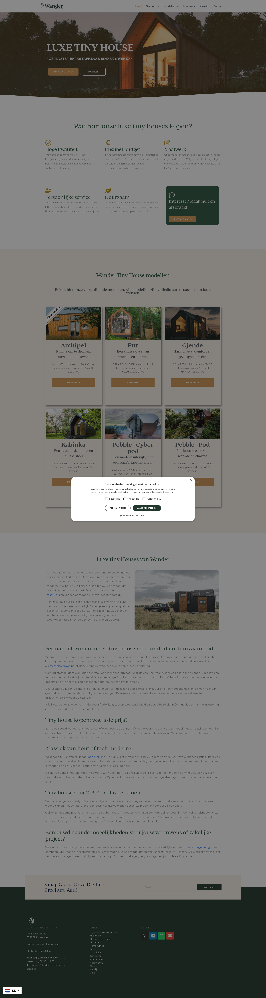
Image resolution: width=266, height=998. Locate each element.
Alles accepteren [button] (146, 508)
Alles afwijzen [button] (118, 508)
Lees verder (170, 492)
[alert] (133, 499)
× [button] (191, 480)
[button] (133, 515)
